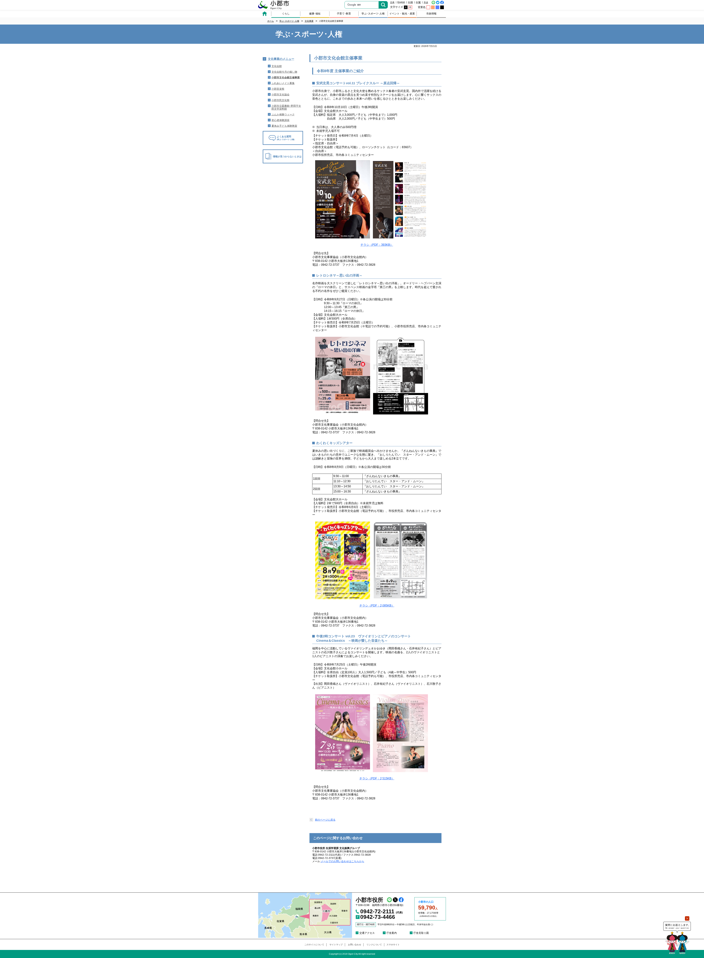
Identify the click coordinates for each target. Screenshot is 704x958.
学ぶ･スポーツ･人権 (373, 13)
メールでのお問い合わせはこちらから (342, 861)
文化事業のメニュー (281, 58)
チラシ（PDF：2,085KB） (376, 605)
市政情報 (431, 13)
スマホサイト (393, 944)
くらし (286, 13)
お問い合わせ (354, 944)
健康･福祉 (315, 13)
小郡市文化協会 (280, 94)
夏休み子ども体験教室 (284, 125)
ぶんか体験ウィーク (283, 114)
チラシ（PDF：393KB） (376, 244)
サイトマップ (336, 944)
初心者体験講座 (280, 120)
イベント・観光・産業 (402, 13)
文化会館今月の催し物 (284, 71)
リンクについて (374, 944)
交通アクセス (367, 932)
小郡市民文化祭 (280, 100)
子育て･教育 (344, 13)
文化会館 (277, 66)
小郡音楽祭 (278, 88)
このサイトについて (314, 944)
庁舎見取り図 (421, 932)
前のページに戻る (325, 819)
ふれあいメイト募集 (283, 83)
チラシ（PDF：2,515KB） (376, 778)
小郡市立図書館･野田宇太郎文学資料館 (286, 107)
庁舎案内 (391, 932)
